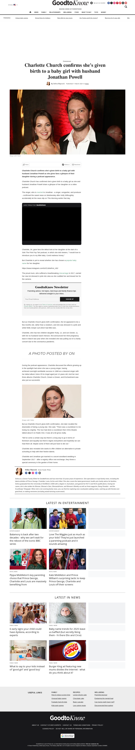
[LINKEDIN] (36, 473)
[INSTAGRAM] (33, 473)
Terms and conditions (81, 725)
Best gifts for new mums (64, 18)
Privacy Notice (28, 306)
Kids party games (57, 705)
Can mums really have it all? (104, 702)
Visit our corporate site (92, 744)
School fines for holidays (42, 18)
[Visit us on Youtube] (126, 3)
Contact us (67, 725)
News (36, 12)
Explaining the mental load (104, 698)
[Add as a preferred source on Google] (67, 736)
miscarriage (63, 273)
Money (103, 12)
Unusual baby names (58, 698)
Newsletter (77, 164)
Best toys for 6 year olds (112, 18)
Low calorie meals (79, 705)
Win (128, 18)
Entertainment (67, 61)
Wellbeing (67, 12)
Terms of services (47, 304)
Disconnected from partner (104, 705)
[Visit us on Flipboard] (120, 3)
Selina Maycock (59, 84)
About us (35, 725)
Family (43, 12)
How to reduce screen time (60, 695)
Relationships (54, 12)
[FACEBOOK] (26, 473)
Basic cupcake (78, 702)
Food (77, 12)
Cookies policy (48, 728)
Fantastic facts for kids (59, 702)
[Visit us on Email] (123, 3)
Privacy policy (97, 725)
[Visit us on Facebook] (108, 3)
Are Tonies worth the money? (89, 18)
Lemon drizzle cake (80, 695)
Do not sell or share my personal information (74, 728)
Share (27, 164)
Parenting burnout (101, 695)
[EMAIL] (40, 473)
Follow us (66, 164)
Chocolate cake (78, 698)
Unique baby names (21, 18)
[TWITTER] (30, 473)
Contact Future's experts (51, 725)
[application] (51, 224)
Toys (96, 12)
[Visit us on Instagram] (114, 3)
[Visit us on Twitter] (111, 3)
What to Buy (86, 12)
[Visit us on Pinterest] (117, 3)
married (40, 192)
